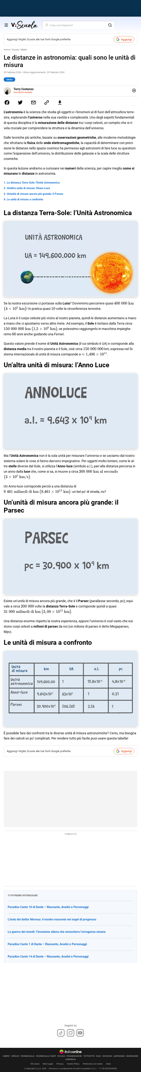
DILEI (98, 1056)
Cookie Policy (73, 1064)
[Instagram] (70, 1033)
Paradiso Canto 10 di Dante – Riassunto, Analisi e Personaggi (48, 907)
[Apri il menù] (6, 25)
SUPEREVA (71, 1059)
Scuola (15, 49)
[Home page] (24, 25)
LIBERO (6, 1056)
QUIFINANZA (119, 1056)
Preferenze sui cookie (93, 1064)
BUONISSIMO (132, 1056)
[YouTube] (80, 1033)
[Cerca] (110, 25)
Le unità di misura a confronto (25, 199)
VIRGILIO (15, 1056)
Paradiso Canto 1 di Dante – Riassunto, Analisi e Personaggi (47, 944)
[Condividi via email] (33, 102)
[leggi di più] (134, 90)
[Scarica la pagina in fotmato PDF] (60, 102)
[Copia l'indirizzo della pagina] (46, 102)
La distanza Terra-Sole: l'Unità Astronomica (33, 182)
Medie (24, 49)
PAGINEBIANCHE (74, 1056)
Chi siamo (34, 1064)
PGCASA (61, 1056)
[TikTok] (61, 1033)
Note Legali (48, 1064)
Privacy (60, 1064)
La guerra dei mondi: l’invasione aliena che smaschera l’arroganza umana (57, 932)
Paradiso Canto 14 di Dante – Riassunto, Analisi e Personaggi (48, 956)
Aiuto (108, 1064)
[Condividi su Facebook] (7, 102)
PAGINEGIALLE (28, 1056)
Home (7, 49)
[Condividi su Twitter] (20, 102)
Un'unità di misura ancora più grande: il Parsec (35, 194)
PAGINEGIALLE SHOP (46, 1056)
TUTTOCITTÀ (89, 1056)
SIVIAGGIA (107, 1056)
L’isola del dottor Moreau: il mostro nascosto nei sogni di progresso (52, 919)
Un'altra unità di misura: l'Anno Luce (28, 188)
